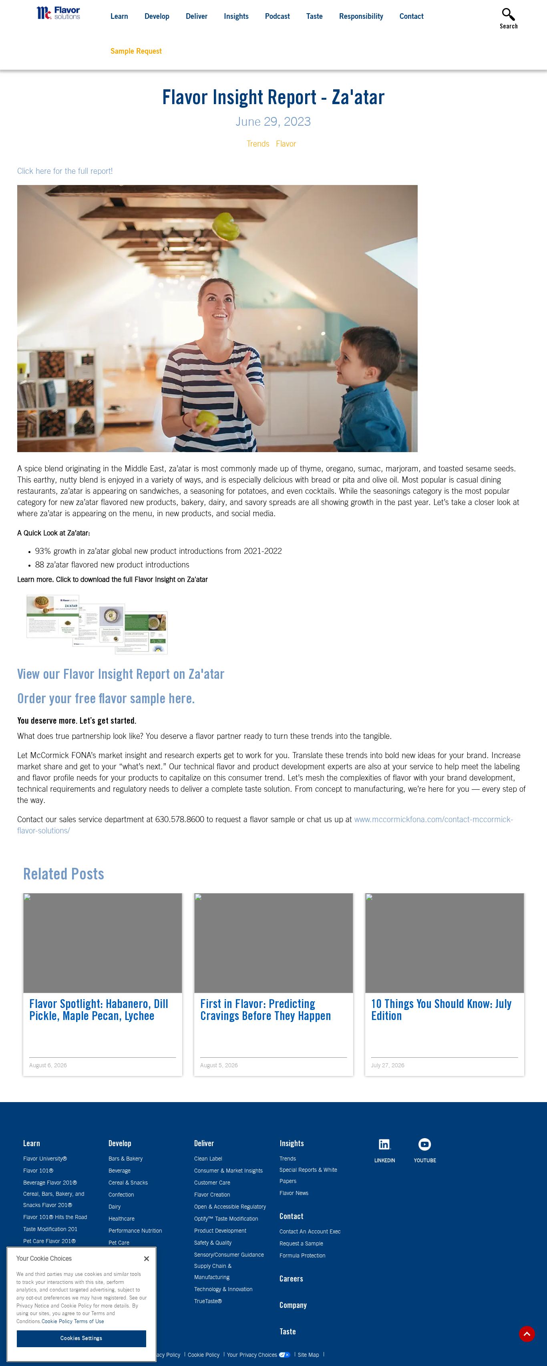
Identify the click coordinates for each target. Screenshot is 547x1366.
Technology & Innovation (223, 1289)
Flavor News (294, 1193)
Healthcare (122, 1219)
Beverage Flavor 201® (50, 1183)
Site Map (309, 1355)
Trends (258, 144)
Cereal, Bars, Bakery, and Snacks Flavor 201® (53, 1199)
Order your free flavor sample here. (106, 700)
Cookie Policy (204, 1355)
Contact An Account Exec (310, 1232)
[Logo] (60, 20)
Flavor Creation (212, 1195)
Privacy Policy (164, 1355)
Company (293, 1306)
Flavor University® (45, 1159)
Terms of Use (89, 1321)
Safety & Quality (212, 1243)
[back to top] (527, 1334)
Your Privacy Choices (253, 1355)
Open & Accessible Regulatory (230, 1207)
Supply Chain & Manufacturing (212, 1271)
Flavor (286, 144)
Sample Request (136, 52)
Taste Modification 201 (50, 1229)
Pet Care (119, 1243)
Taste (314, 17)
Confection (121, 1195)
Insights (236, 17)
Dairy (115, 1207)
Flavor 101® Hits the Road (55, 1217)
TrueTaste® (208, 1301)
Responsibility (361, 17)
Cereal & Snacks (128, 1183)
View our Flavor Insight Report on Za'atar (121, 675)
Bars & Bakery (126, 1159)
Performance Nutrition (135, 1231)
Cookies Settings (81, 1338)
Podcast (277, 17)
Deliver (196, 17)
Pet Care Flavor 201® (49, 1241)
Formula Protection (303, 1256)
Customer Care (212, 1183)
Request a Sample (301, 1244)
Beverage (120, 1171)
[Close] (146, 1258)
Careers (291, 1280)
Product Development (220, 1231)
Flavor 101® (38, 1171)
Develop (157, 17)
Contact (412, 17)
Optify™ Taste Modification (226, 1219)
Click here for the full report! (66, 171)
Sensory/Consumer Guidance (229, 1255)
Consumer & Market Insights (228, 1171)
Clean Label (208, 1159)
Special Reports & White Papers (308, 1175)
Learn (119, 17)
